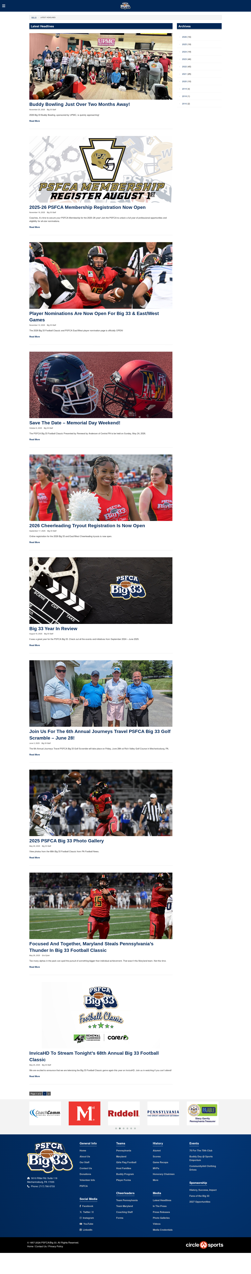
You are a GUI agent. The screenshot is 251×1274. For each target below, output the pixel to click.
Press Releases (161, 1212)
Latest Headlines (162, 1200)
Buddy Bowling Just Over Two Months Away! (79, 104)
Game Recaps (160, 1162)
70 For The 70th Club (200, 1150)
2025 (184, 44)
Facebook (87, 1206)
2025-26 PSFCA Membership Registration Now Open (87, 207)
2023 (184, 59)
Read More (34, 120)
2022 (184, 66)
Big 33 (34, 17)
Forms (119, 1217)
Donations (85, 1174)
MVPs (156, 1168)
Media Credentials (163, 1229)
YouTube (87, 1223)
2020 (184, 81)
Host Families (123, 1168)
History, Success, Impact (203, 1190)
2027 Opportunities (199, 1201)
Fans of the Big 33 (199, 1196)
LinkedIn (87, 1229)
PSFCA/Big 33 (49, 1242)
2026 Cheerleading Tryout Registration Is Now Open (87, 525)
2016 (184, 103)
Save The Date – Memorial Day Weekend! (74, 422)
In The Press (160, 1206)
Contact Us (86, 1168)
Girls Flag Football (126, 1162)
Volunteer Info (87, 1180)
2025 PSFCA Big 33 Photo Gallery (66, 840)
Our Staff (84, 1162)
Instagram (88, 1217)
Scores (157, 1156)
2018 (184, 96)
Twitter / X (88, 1212)
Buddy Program (125, 1174)
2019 (184, 88)
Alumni (157, 1150)
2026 (184, 36)
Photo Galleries (161, 1217)
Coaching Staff (124, 1212)
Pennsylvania (123, 1150)
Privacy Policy (55, 1246)
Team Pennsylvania (127, 1200)
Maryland (121, 1156)
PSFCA (84, 1186)
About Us (85, 1156)
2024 (184, 51)
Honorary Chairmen (164, 1174)
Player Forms (123, 1180)
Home (83, 1150)
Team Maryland (124, 1206)
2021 (184, 73)
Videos (157, 1223)
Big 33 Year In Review (53, 628)
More (155, 1180)
